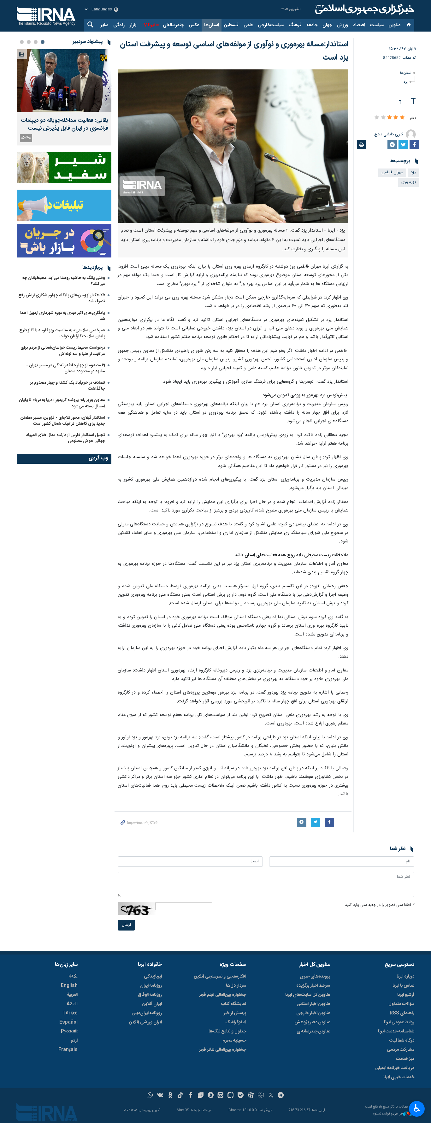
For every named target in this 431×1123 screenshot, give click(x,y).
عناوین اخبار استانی (313, 1004)
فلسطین (231, 25)
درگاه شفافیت (401, 1040)
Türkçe (70, 1013)
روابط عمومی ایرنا (399, 1022)
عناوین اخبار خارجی (313, 1013)
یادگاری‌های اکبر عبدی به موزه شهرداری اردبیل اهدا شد (62, 316)
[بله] (240, 1096)
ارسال (126, 925)
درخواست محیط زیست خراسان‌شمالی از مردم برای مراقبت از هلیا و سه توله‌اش (63, 350)
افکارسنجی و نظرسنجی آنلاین (220, 976)
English (69, 986)
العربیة (72, 995)
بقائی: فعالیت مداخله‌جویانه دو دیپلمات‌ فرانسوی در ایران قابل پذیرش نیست (64, 124)
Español (68, 1022)
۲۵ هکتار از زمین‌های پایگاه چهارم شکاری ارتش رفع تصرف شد (61, 298)
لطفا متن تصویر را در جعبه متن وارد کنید (379, 905)
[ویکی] (160, 1096)
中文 (73, 976)
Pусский (69, 1031)
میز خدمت (405, 1059)
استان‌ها (211, 25)
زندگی (119, 25)
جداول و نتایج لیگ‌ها (227, 1031)
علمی (248, 25)
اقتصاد (359, 25)
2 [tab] (36, 42)
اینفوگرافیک (235, 1022)
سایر (104, 25)
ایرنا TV (147, 25)
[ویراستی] (200, 1096)
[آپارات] (250, 1096)
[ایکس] (271, 1096)
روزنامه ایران (151, 986)
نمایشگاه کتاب (233, 1004)
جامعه (312, 25)
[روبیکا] (261, 1096)
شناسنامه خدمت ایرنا (396, 1031)
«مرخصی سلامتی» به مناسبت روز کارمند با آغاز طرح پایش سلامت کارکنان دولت (62, 333)
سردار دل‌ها (236, 986)
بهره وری (408, 182)
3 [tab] (29, 42)
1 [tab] (42, 42)
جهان (327, 25)
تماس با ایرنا (403, 986)
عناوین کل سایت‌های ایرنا (307, 995)
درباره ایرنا (405, 976)
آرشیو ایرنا (405, 995)
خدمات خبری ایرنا (398, 1077)
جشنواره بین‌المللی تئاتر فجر (222, 1050)
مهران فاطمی (392, 172)
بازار (133, 25)
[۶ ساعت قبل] (64, 80)
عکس (194, 25)
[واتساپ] (150, 1096)
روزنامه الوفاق (150, 995)
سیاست (377, 25)
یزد (406, 82)
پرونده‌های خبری (315, 976)
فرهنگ (295, 25)
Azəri (72, 1004)
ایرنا (363, 9)
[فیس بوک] (190, 1096)
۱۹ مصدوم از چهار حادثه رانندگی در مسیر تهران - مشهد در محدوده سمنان (65, 368)
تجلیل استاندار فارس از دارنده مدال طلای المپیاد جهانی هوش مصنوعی (65, 438)
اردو (74, 1040)
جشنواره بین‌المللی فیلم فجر (222, 995)
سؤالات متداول (401, 1004)
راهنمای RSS (402, 1013)
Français (68, 1050)
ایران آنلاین (152, 1004)
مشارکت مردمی (400, 1050)
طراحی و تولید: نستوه (388, 1114)
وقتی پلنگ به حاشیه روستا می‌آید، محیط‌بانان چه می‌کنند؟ (63, 281)
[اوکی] (170, 1096)
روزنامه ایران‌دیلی (147, 1013)
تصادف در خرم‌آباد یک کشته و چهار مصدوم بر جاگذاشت (67, 385)
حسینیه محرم (234, 1040)
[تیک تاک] (180, 1096)
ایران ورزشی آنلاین (145, 1022)
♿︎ (417, 1108)
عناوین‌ (394, 25)
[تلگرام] (281, 1096)
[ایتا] (220, 1096)
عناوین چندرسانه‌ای (313, 1031)
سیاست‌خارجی (271, 25)
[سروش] (210, 1096)
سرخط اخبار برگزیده (313, 986)
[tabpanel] (64, 97)
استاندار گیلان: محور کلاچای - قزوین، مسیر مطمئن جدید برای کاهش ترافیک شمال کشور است (63, 420)
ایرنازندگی (153, 976)
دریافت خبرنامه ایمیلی (394, 1068)
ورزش (342, 25)
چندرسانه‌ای (173, 25)
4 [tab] (22, 42)
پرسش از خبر (235, 1013)
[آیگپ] (230, 1096)
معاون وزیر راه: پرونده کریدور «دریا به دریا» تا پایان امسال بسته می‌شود (62, 403)
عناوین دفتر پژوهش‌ (312, 1022)
